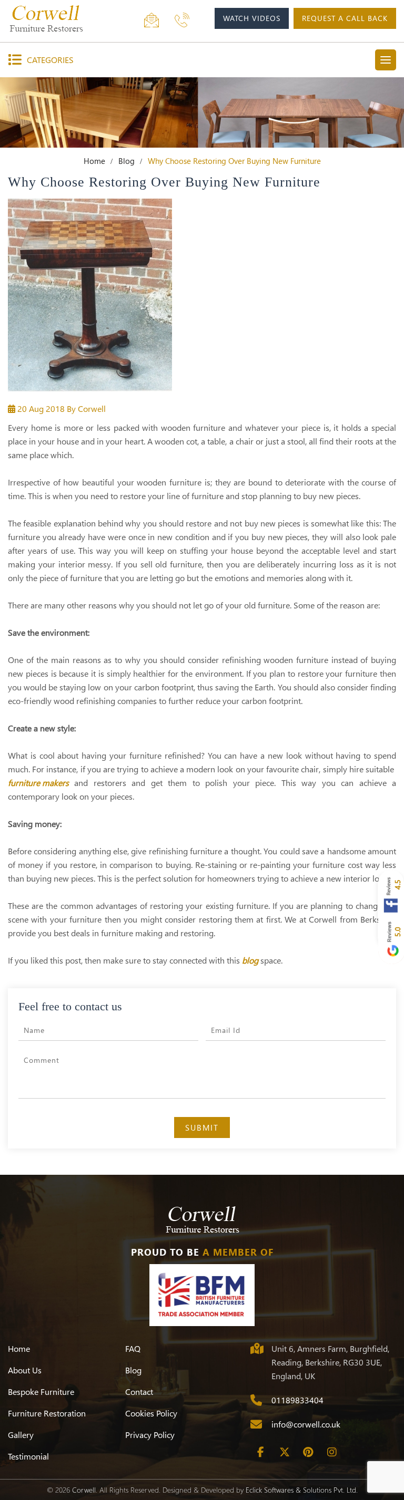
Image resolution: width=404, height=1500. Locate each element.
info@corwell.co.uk (305, 1424)
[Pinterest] (308, 1452)
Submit (202, 1127)
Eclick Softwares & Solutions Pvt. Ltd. (302, 1490)
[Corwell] (58, 18)
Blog (126, 161)
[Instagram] (331, 1452)
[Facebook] (260, 1452)
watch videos (251, 18)
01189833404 (297, 1399)
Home (94, 161)
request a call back (345, 18)
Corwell (84, 1490)
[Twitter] (284, 1452)
